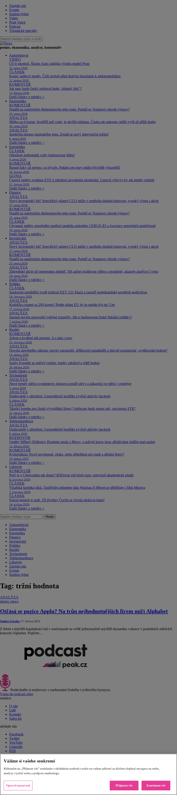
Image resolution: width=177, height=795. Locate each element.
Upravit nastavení (18, 785)
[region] (88, 774)
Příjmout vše (124, 785)
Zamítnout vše (155, 785)
